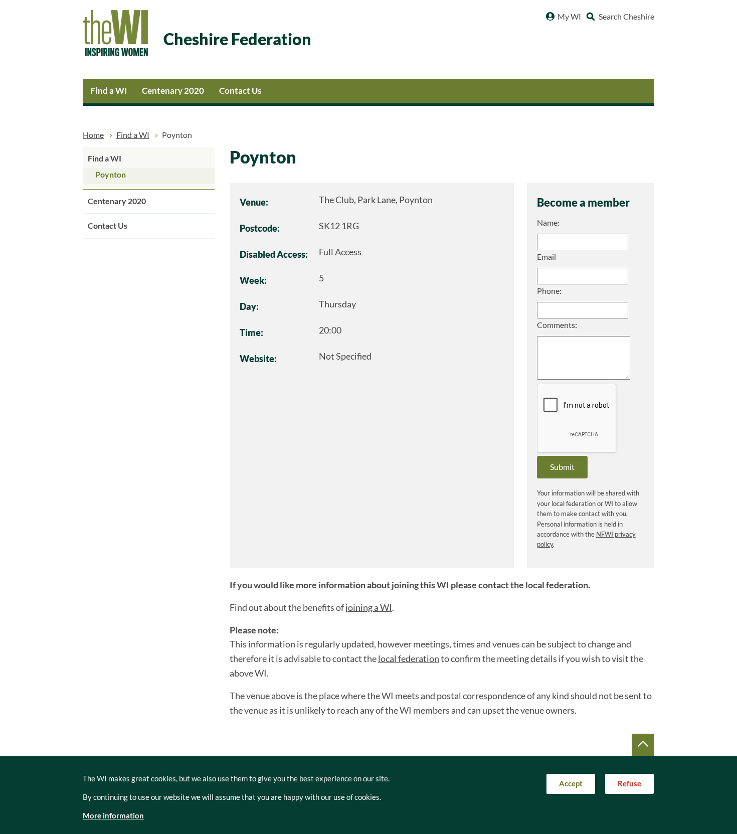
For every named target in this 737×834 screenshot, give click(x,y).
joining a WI (368, 607)
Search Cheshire (626, 16)
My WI (569, 16)
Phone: (549, 290)
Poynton (110, 174)
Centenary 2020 (173, 90)
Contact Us (240, 90)
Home (93, 134)
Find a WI (108, 90)
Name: (548, 222)
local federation (556, 585)
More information (113, 815)
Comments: (557, 324)
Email (546, 256)
